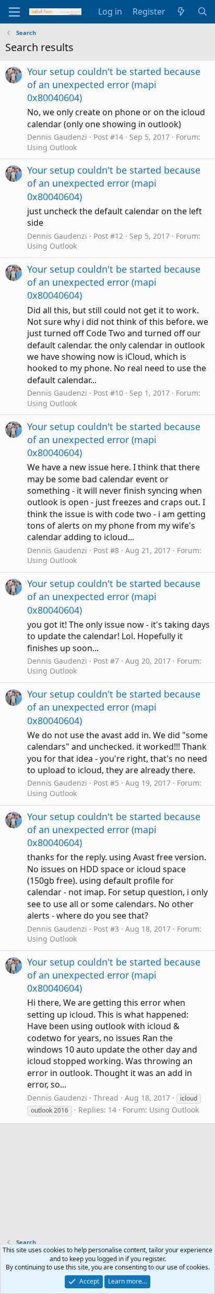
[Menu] (14, 12)
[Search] (202, 11)
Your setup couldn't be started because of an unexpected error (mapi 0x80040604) (113, 84)
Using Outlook (52, 147)
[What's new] (181, 11)
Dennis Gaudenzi (57, 137)
